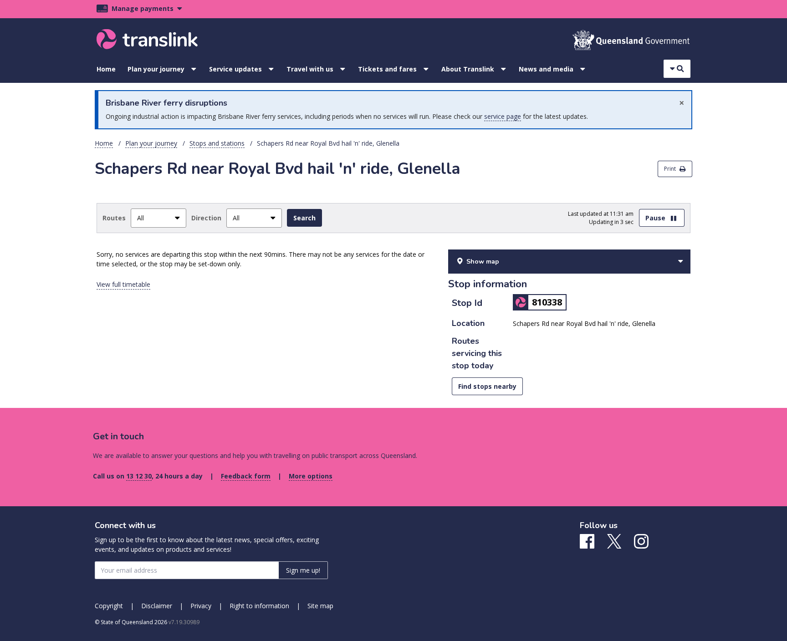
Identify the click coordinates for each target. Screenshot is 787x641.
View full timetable (123, 284)
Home (106, 69)
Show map (482, 261)
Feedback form (246, 476)
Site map (320, 605)
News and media (546, 69)
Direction (206, 218)
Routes (114, 218)
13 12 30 (139, 476)
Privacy (200, 605)
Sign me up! (303, 570)
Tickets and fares (387, 69)
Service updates (235, 69)
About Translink (467, 69)
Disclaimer (156, 605)
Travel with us (309, 69)
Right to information (259, 605)
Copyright (109, 605)
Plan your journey (156, 69)
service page (502, 116)
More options (310, 476)
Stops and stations (217, 143)
